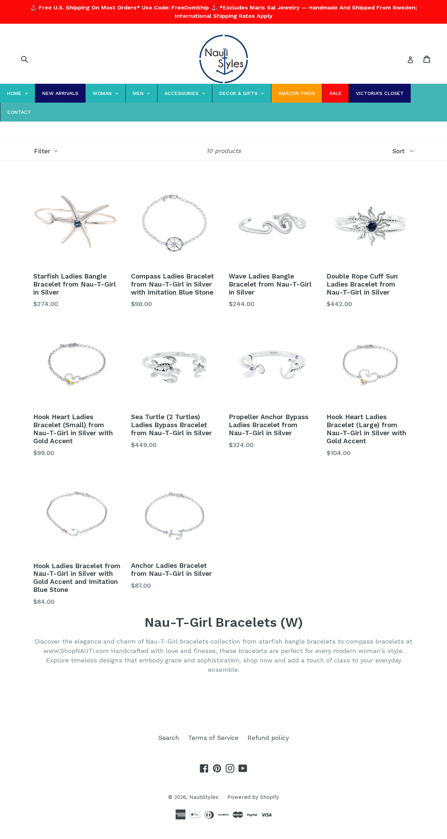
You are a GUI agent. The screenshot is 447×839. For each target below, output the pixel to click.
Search (168, 737)
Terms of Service (213, 737)
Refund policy (268, 737)
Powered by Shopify (253, 797)
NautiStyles (203, 797)
